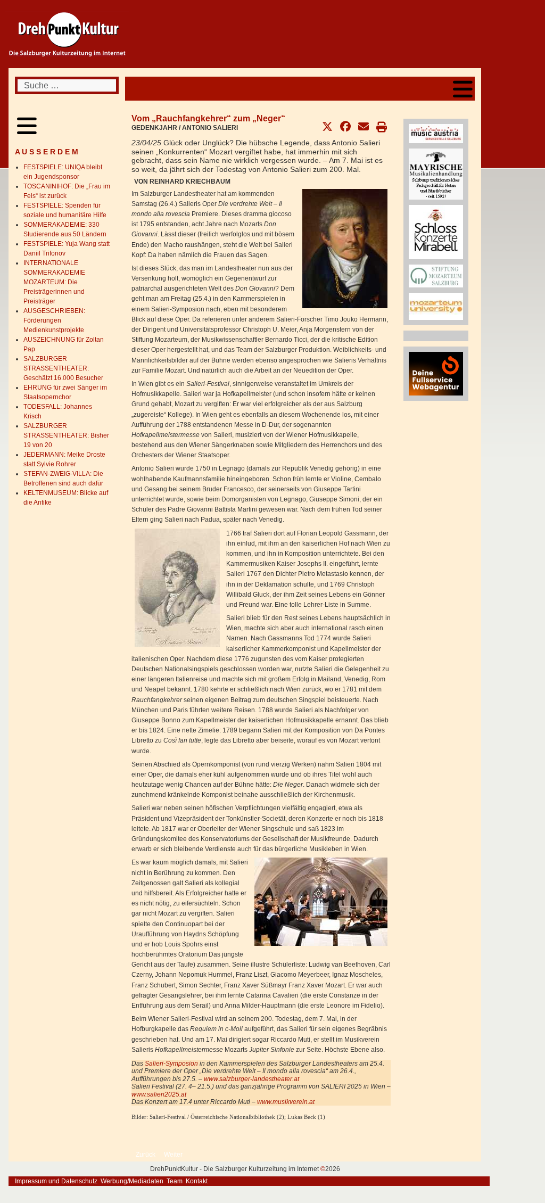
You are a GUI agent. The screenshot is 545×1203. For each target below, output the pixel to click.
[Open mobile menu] (463, 89)
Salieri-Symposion (171, 1063)
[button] (327, 126)
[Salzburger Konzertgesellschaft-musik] (436, 231)
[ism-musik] (436, 275)
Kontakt (197, 1181)
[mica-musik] (436, 133)
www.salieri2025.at (158, 1094)
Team (175, 1181)
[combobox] (67, 85)
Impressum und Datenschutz (56, 1181)
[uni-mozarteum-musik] (436, 306)
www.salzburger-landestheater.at (251, 1079)
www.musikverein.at (286, 1102)
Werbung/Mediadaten (132, 1181)
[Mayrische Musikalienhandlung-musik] (436, 173)
